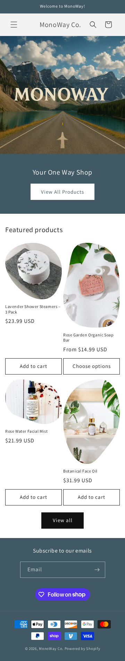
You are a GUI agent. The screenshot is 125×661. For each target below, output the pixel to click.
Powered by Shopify (82, 648)
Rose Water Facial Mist (26, 431)
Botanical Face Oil (80, 471)
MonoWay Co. (51, 648)
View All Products (62, 191)
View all (63, 520)
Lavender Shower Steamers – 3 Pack (33, 309)
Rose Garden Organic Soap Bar (88, 337)
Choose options (92, 366)
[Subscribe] (97, 570)
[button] (14, 24)
